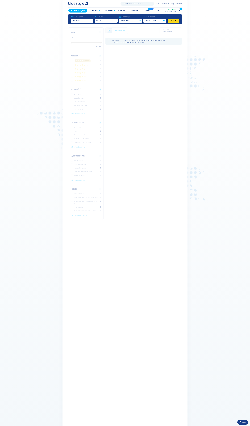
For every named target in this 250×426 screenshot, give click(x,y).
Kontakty (179, 4)
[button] (95, 10)
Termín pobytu (126, 17)
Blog (172, 4)
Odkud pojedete (78, 17)
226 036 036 (172, 10)
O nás (158, 4)
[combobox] (137, 4)
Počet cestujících (150, 17)
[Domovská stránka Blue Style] (78, 4)
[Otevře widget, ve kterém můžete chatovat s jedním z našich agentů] (242, 422)
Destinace (100, 17)
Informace (165, 4)
